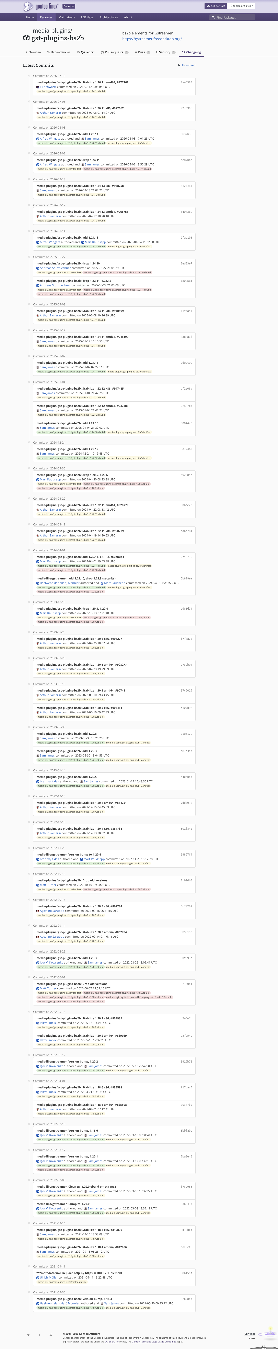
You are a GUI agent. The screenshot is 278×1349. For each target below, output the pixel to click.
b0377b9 (186, 1104)
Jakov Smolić (48, 1023)
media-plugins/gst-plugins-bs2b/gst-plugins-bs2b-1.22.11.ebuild (117, 289)
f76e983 (186, 1186)
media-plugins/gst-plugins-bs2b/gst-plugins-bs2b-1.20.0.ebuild (71, 1169)
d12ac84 (186, 185)
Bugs (143, 52)
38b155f (186, 1273)
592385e (186, 475)
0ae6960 (186, 82)
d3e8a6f (186, 336)
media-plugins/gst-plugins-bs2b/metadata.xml (62, 1282)
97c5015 (186, 690)
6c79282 (186, 906)
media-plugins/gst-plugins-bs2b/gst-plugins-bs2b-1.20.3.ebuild (117, 617)
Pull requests (115, 52)
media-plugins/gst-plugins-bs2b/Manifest (129, 143)
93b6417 (186, 1204)
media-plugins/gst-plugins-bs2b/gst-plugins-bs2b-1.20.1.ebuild (71, 1001)
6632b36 (186, 134)
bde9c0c (186, 362)
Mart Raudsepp (95, 242)
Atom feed (188, 65)
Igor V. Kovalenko (51, 962)
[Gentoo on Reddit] (50, 1335)
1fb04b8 (186, 880)
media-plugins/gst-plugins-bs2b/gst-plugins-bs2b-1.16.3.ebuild (117, 992)
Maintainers (67, 17)
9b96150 (186, 932)
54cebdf (186, 777)
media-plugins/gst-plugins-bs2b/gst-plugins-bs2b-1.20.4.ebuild (71, 621)
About (128, 17)
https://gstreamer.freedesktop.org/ (152, 38)
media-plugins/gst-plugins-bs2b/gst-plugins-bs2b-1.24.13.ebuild (71, 194)
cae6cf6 (186, 1247)
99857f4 (186, 854)
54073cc (186, 211)
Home (30, 17)
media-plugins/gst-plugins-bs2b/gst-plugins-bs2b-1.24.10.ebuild (117, 272)
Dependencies (60, 52)
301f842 (186, 828)
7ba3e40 (186, 1156)
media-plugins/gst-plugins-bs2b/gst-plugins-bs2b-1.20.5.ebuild (117, 483)
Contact (249, 1334)
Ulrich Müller (49, 1277)
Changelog (193, 52)
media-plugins (51, 30)
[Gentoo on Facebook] (39, 1335)
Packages (46, 17)
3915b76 (186, 1061)
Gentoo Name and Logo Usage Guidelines (154, 1341)
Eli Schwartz (48, 87)
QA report (87, 52)
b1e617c (186, 733)
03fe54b (186, 1035)
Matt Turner (48, 885)
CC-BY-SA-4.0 (111, 1341)
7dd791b (186, 802)
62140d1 (186, 984)
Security (166, 52)
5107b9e (186, 707)
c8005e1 (186, 280)
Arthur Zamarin (50, 113)
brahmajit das (49, 781)
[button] (216, 6)
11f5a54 (186, 311)
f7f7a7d (186, 638)
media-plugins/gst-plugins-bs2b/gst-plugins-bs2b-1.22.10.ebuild (71, 570)
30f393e (186, 958)
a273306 (186, 108)
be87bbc (186, 160)
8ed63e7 (186, 263)
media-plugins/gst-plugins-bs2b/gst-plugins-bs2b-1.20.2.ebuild (117, 889)
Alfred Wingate (50, 138)
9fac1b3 (186, 237)
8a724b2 (186, 449)
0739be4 (186, 664)
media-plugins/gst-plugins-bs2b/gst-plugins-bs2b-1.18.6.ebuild (139, 997)
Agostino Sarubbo (52, 911)
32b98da (186, 1299)
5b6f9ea (186, 578)
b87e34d (186, 751)
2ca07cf (186, 405)
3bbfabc (186, 1130)
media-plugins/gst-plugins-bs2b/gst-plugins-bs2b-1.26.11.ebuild (71, 91)
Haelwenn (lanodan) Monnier (60, 583)
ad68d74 (186, 608)
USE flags (87, 17)
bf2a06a (186, 388)
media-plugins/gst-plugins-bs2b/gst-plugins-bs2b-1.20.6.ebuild (71, 488)
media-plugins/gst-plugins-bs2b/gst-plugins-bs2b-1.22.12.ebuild (71, 294)
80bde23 (186, 505)
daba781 (186, 531)
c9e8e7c (186, 1018)
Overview (34, 52)
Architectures (109, 17)
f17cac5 (186, 1087)
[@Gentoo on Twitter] (28, 1335)
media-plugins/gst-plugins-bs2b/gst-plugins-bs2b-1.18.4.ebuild (71, 997)
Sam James (92, 138)
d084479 (186, 423)
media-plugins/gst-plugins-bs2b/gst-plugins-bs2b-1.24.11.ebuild (117, 168)
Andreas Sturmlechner (55, 268)
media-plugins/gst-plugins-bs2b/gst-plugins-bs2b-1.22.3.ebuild (71, 591)
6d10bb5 (186, 1229)
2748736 (186, 556)
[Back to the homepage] (41, 6)
